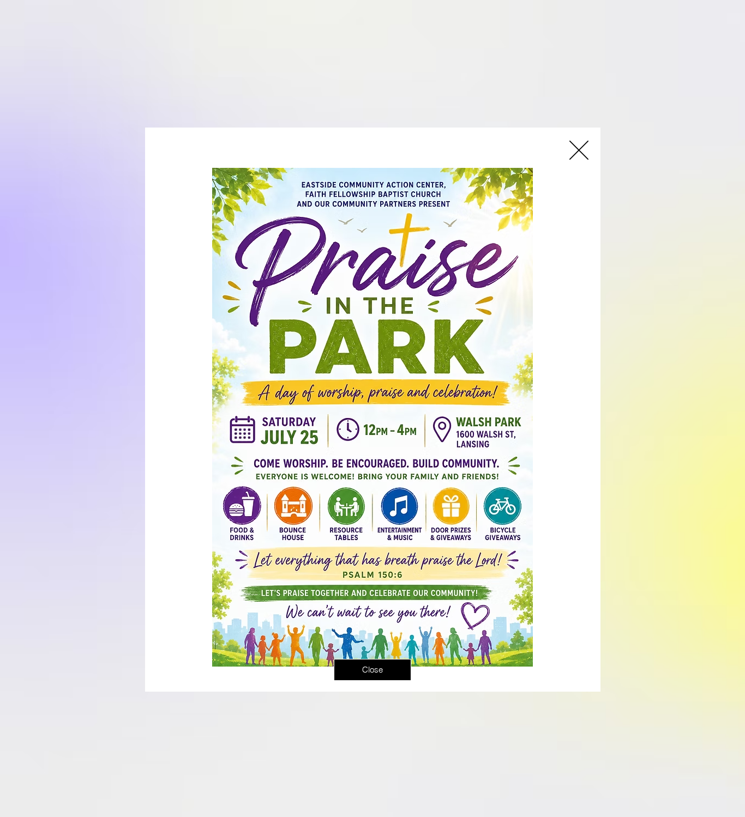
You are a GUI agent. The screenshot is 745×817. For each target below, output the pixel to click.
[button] (578, 150)
